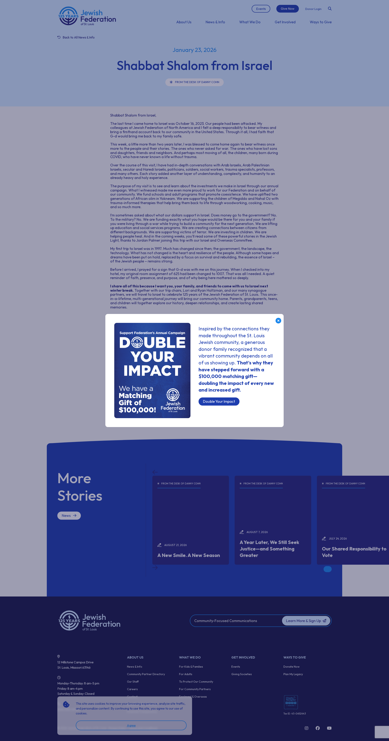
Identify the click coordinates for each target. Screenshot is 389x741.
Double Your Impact (219, 401)
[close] (278, 320)
